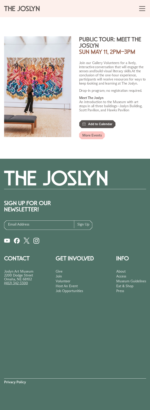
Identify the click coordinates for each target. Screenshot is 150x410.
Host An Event (67, 286)
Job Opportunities (69, 291)
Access (121, 276)
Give (59, 271)
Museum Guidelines (131, 281)
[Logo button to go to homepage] (23, 8)
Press (120, 291)
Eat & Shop (124, 286)
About (121, 271)
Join (59, 276)
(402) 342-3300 (16, 283)
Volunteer (63, 281)
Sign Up (83, 224)
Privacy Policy (15, 382)
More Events (92, 135)
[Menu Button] (142, 8)
